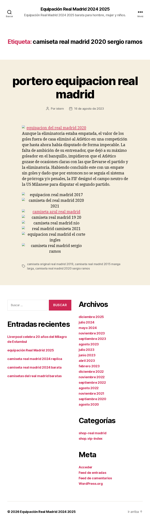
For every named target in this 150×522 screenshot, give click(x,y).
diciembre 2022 (91, 371)
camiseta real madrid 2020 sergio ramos (62, 268)
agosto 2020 (89, 404)
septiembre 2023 (92, 339)
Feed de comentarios (95, 478)
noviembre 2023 (92, 333)
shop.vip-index (90, 438)
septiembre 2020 (92, 399)
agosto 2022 (89, 388)
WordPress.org (91, 484)
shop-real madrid (92, 433)
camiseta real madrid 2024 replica (34, 359)
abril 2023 (87, 361)
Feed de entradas (92, 473)
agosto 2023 (89, 344)
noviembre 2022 (92, 377)
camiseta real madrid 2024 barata (34, 367)
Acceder (85, 467)
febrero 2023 (89, 366)
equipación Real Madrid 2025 (30, 350)
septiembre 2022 (92, 382)
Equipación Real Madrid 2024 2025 (75, 9)
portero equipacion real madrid (75, 87)
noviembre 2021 (91, 393)
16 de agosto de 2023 (89, 108)
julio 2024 (86, 322)
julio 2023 (86, 350)
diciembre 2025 (91, 317)
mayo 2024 (88, 328)
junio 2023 (87, 355)
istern (60, 108)
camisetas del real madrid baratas (34, 376)
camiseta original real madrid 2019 (50, 264)
